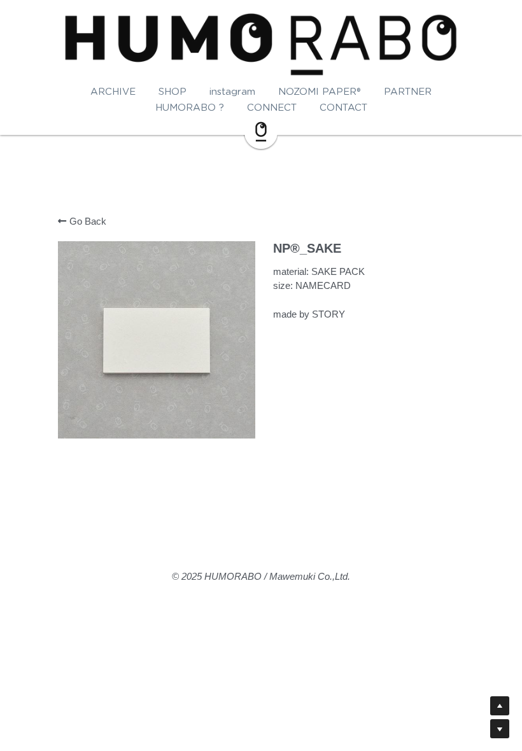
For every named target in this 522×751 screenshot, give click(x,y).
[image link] (261, 130)
